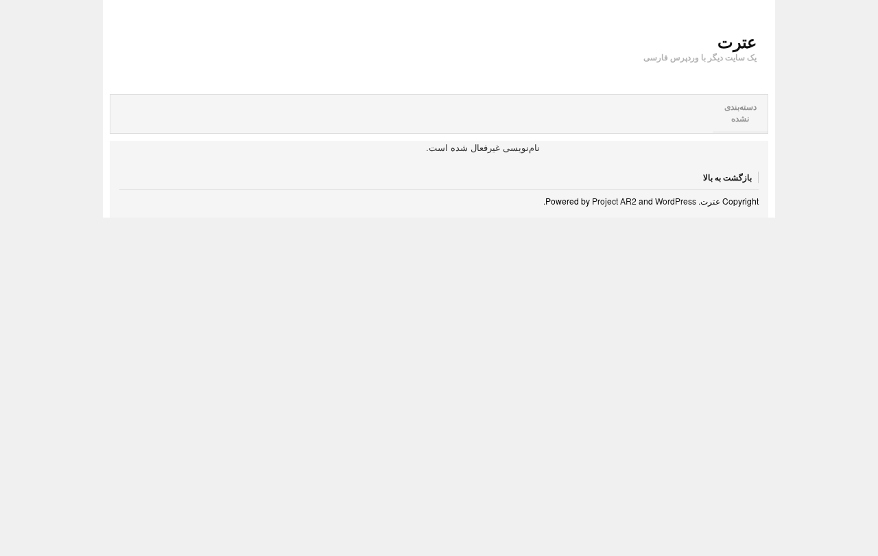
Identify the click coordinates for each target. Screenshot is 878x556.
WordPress (675, 201)
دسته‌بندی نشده (740, 113)
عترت (737, 41)
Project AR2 (614, 201)
